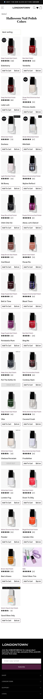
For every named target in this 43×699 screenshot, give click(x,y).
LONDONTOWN (7, 681)
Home (4, 14)
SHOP (4, 675)
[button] (10, 71)
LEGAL (4, 694)
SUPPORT (5, 687)
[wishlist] (37, 8)
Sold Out (11, 385)
